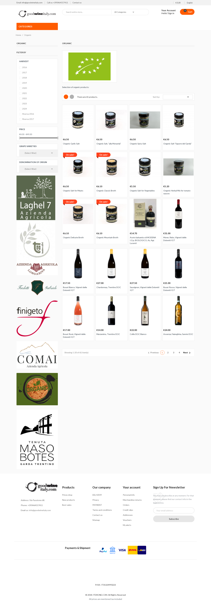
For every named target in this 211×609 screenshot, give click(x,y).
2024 (24, 108)
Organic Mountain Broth (107, 237)
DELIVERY (97, 495)
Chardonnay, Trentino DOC (108, 287)
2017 (24, 72)
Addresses (128, 515)
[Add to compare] (85, 247)
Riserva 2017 (28, 119)
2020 (24, 88)
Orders (126, 505)
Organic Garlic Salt (71, 143)
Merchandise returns (132, 500)
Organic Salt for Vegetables (142, 190)
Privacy (95, 500)
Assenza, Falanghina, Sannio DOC (178, 334)
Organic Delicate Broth (73, 237)
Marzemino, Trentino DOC (108, 334)
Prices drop (67, 495)
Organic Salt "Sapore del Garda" (177, 143)
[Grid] (66, 97)
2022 (24, 98)
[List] (72, 97)
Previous (153, 353)
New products (68, 500)
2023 (24, 103)
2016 (24, 67)
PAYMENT (97, 505)
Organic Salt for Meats (73, 190)
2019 (24, 83)
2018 (24, 77)
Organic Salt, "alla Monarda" (108, 143)
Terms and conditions (102, 510)
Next (187, 353)
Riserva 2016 (28, 114)
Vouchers (127, 520)
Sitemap (96, 520)
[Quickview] (91, 108)
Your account (132, 487)
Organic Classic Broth (106, 190)
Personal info (129, 495)
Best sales (66, 505)
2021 (24, 93)
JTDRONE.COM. (100, 595)
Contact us (77, 2)
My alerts (127, 525)
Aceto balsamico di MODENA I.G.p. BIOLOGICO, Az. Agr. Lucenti (143, 240)
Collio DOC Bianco (138, 334)
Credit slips (128, 510)
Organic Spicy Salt (138, 143)
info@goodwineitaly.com (40, 510)
